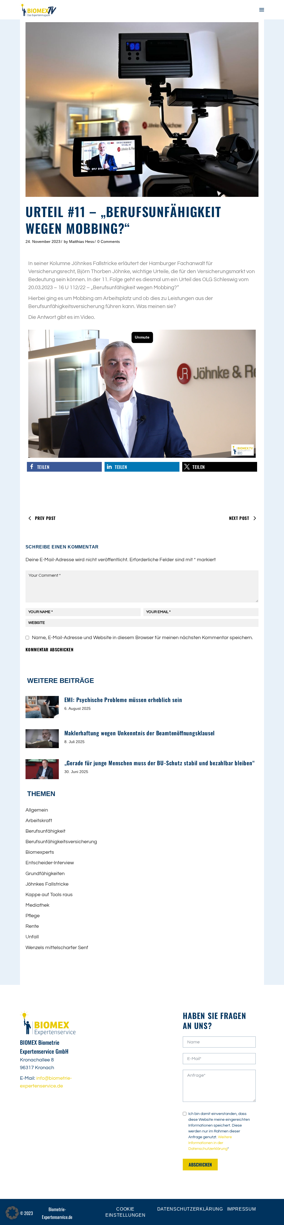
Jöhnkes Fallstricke (47, 884)
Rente (32, 926)
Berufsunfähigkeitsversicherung (61, 841)
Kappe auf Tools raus (49, 894)
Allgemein (37, 810)
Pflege (33, 915)
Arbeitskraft (39, 820)
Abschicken (200, 1164)
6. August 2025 (77, 708)
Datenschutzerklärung (190, 1209)
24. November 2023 (43, 241)
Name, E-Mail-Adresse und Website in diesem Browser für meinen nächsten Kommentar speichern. (142, 637)
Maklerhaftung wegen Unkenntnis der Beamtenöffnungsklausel (139, 733)
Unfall (32, 936)
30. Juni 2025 (76, 771)
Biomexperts (40, 852)
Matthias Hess (81, 241)
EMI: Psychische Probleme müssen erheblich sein (123, 699)
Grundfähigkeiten (45, 873)
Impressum (241, 1209)
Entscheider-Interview (50, 862)
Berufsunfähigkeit (45, 831)
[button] (64, 467)
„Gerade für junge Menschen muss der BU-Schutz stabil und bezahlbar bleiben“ (159, 763)
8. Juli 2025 (74, 741)
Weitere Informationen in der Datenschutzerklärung (210, 1143)
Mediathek (37, 905)
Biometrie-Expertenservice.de (57, 1213)
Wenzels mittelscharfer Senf (57, 947)
